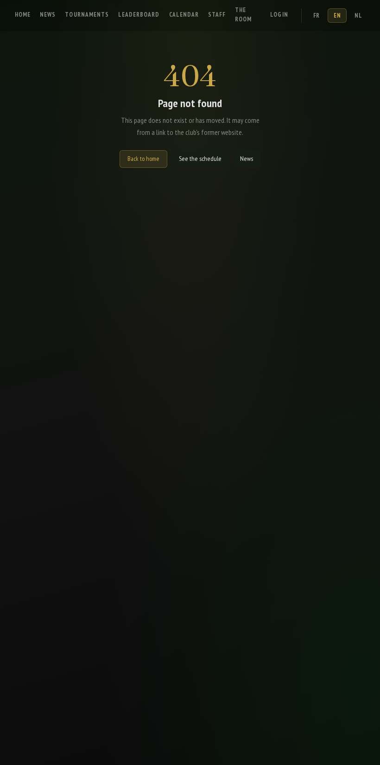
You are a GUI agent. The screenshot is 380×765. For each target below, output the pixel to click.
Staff (217, 15)
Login (279, 15)
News (48, 15)
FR (316, 15)
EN (337, 15)
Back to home (143, 158)
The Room (243, 14)
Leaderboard (139, 15)
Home (23, 15)
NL (358, 15)
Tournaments (87, 15)
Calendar (184, 15)
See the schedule (200, 158)
